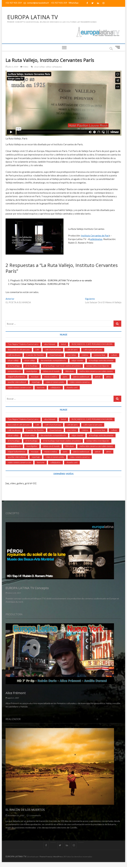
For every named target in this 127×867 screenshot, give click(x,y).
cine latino (71, 355)
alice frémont (49, 344)
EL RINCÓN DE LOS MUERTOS (25, 810)
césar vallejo (39, 67)
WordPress (58, 856)
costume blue (99, 355)
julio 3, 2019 (12, 67)
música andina (50, 376)
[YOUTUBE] (53, 842)
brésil (63, 344)
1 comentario (35, 815)
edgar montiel (77, 360)
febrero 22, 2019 (14, 593)
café (37, 349)
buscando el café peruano (19, 349)
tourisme (40, 387)
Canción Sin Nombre (35, 355)
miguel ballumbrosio (16, 376)
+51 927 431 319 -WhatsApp (65, 3)
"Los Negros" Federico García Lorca (23, 344)
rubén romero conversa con (19, 387)
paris (65, 376)
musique (34, 376)
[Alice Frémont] (63, 653)
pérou (108, 376)
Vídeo (25, 67)
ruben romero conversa (80, 382)
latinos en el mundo (51, 371)
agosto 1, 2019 (13, 698)
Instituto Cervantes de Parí (95, 235)
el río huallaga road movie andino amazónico (62, 366)
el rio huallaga (14, 366)
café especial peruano (92, 349)
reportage (36, 382)
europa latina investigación (97, 366)
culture (114, 355)
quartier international (17, 382)
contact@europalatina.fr (37, 3)
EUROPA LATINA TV (32, 17)
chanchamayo (55, 355)
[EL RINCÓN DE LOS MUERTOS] (63, 766)
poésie (97, 376)
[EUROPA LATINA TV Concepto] (63, 550)
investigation (31, 371)
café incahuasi (14, 355)
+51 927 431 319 (14, 3)
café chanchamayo (53, 349)
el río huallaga (31, 366)
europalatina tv (14, 371)
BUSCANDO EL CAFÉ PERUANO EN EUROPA (92, 344)
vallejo (48, 67)
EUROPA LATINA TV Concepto (27, 588)
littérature (69, 371)
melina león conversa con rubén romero (96, 371)
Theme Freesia (45, 856)
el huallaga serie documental (101, 360)
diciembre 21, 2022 (15, 815)
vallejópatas (57, 67)
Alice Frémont (16, 693)
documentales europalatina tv (53, 360)
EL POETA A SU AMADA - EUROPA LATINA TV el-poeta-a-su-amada (56, 280)
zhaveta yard (71, 387)
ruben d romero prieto (55, 382)
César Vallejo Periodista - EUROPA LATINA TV (45, 284)
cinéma (85, 355)
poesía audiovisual (81, 376)
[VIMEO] (81, 842)
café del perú (72, 349)
